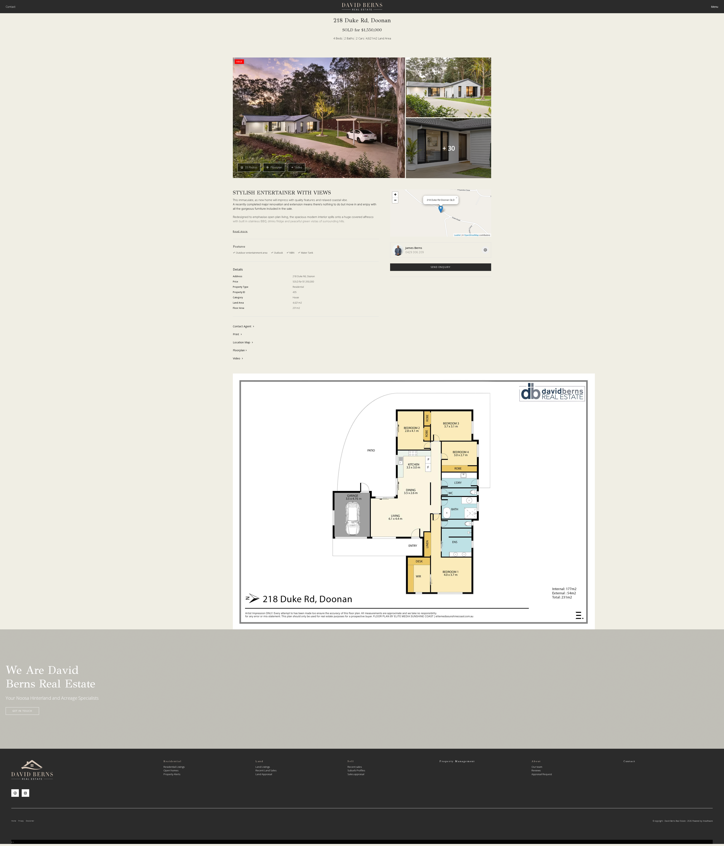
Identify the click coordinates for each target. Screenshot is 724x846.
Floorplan (276, 167)
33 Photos (250, 167)
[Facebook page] (16, 793)
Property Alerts (171, 774)
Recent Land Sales (265, 770)
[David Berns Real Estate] (362, 6)
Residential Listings (174, 767)
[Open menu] (714, 6)
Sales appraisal (355, 774)
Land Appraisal (263, 774)
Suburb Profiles (356, 770)
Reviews (536, 770)
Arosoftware (708, 821)
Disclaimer (30, 821)
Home (13, 821)
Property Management (457, 761)
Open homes (170, 770)
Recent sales (354, 767)
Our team (536, 767)
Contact (10, 6)
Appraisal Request (541, 774)
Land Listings (262, 767)
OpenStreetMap (471, 234)
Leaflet (457, 234)
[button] (238, 334)
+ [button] (395, 194)
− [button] (395, 200)
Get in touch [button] (22, 711)
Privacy (21, 821)
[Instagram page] (26, 793)
